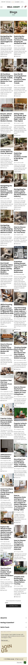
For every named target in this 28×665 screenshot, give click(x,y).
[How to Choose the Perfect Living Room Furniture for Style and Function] (20, 531)
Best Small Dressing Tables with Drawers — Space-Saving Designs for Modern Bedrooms (6, 268)
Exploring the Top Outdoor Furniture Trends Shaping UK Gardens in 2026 (20, 39)
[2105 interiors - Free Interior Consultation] (7, 445)
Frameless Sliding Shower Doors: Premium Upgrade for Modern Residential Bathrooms (20, 266)
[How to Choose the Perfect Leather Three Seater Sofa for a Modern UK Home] (7, 335)
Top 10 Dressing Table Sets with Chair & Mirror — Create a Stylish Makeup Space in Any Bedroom (20, 312)
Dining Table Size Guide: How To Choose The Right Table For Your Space (20, 117)
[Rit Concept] (8, 2)
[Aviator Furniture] (21, 2)
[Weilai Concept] (3, 2)
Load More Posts (13, 605)
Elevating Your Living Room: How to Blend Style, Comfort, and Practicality (20, 462)
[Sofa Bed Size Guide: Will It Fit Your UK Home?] (7, 140)
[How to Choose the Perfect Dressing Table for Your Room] (20, 218)
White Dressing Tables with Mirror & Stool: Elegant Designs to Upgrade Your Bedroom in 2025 (6, 308)
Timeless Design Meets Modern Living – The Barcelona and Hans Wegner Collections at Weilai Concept (20, 352)
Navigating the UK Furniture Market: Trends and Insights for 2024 (6, 39)
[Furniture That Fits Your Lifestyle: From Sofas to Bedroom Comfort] (7, 371)
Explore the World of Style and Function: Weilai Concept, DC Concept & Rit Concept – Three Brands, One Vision (6, 533)
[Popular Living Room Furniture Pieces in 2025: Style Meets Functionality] (7, 409)
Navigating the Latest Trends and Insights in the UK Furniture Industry (20, 192)
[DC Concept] (17, 2)
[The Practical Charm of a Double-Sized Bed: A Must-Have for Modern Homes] (7, 559)
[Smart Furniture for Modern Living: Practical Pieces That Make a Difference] (7, 480)
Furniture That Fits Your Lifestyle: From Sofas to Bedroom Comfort (6, 384)
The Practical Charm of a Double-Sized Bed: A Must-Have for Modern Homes (6, 572)
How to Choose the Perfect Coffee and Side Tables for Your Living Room (20, 390)
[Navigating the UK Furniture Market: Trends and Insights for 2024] (7, 27)
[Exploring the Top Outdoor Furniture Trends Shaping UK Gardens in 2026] (20, 27)
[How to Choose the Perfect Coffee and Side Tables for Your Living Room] (20, 378)
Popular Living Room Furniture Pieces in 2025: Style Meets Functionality (6, 422)
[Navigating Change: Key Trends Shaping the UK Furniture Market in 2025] (7, 216)
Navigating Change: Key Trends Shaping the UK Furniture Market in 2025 (6, 228)
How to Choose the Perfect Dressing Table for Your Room (20, 229)
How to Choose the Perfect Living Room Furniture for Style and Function (20, 544)
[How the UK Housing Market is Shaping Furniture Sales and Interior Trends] (20, 65)
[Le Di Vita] (12, 2)
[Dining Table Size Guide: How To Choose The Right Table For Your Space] (20, 104)
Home (13, 14)
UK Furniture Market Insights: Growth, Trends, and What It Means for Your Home (6, 78)
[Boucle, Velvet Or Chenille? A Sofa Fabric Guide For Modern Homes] (7, 104)
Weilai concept (10, 659)
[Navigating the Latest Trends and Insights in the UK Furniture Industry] (20, 180)
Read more (4, 56)
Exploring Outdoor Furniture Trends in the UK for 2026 (20, 156)
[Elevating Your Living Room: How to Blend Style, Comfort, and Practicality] (20, 450)
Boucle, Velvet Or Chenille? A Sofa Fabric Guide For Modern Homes (6, 117)
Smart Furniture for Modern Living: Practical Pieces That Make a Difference (6, 493)
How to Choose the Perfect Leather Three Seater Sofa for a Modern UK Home (6, 348)
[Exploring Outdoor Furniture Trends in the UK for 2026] (20, 144)
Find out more (5, 640)
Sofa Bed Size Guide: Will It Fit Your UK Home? (6, 151)
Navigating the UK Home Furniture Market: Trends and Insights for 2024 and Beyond (6, 191)
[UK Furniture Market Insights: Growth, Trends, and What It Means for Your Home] (7, 65)
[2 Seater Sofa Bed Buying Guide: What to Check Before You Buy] (20, 567)
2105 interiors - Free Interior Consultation (6, 456)
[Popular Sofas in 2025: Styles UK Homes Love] (20, 414)
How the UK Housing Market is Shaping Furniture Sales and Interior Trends (20, 78)
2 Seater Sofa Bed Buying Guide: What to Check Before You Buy (20, 580)
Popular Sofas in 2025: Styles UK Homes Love (20, 425)
